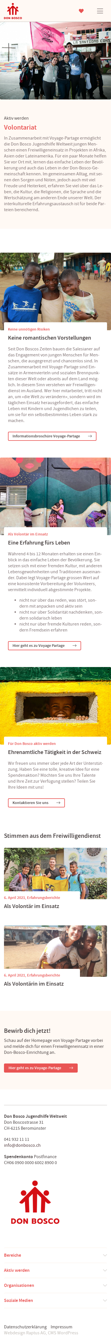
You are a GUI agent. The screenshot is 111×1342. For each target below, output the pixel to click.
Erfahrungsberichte (43, 897)
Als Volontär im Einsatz (31, 906)
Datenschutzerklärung (25, 1327)
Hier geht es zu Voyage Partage (39, 645)
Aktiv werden (16, 118)
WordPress (67, 1333)
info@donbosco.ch (22, 1145)
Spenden (81, 11)
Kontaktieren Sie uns (30, 802)
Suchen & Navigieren (100, 11)
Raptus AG (36, 1333)
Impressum (61, 1327)
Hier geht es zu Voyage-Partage (35, 1068)
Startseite (20, 11)
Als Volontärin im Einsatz (34, 983)
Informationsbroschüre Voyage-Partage (46, 436)
